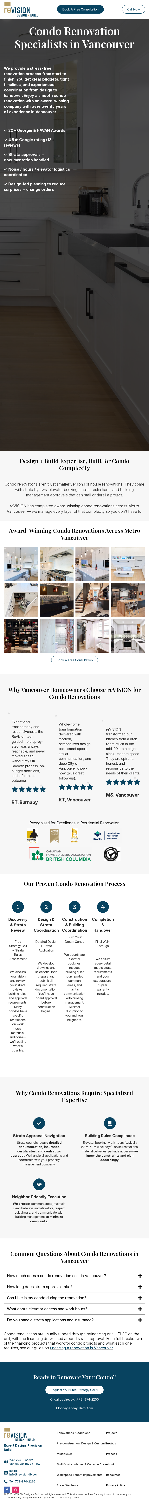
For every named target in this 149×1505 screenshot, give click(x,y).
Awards (111, 1443)
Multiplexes (65, 1453)
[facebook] (7, 1490)
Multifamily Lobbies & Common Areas (76, 1464)
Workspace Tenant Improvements (76, 1474)
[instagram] (15, 1490)
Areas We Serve (67, 1485)
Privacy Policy (115, 1485)
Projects (111, 1433)
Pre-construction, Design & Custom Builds (76, 1443)
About (110, 1464)
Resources (113, 1474)
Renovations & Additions (73, 1433)
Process (111, 1453)
